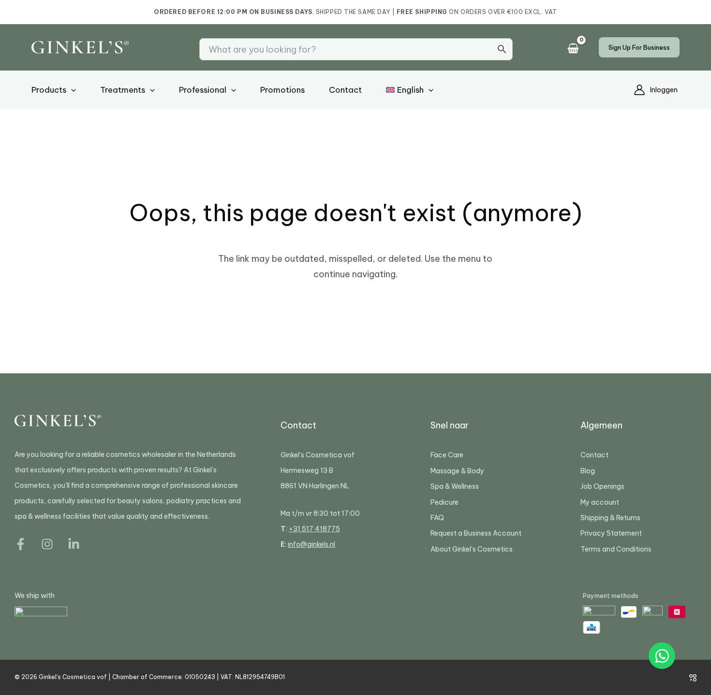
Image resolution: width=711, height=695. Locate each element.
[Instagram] (47, 544)
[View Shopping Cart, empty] (576, 49)
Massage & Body (457, 471)
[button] (639, 47)
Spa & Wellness (454, 486)
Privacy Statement (611, 533)
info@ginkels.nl (311, 544)
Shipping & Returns (610, 517)
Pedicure (444, 502)
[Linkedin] (74, 544)
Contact (594, 455)
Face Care (446, 455)
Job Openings (602, 486)
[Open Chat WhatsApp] (662, 655)
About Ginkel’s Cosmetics (471, 549)
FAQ (437, 517)
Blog (587, 471)
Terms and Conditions (616, 549)
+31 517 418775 (314, 529)
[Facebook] (21, 544)
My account (599, 502)
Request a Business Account (475, 533)
